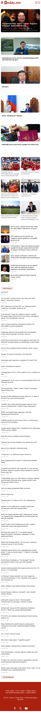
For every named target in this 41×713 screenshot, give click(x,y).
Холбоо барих (31, 692)
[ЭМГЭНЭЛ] (20, 75)
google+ (26, 708)
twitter (20, 708)
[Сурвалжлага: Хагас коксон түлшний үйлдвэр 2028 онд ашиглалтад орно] (20, 46)
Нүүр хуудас (9, 691)
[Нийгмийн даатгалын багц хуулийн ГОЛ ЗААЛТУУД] (20, 133)
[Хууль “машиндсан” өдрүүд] (20, 104)
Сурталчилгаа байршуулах (14, 692)
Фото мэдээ (20, 691)
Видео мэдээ (31, 691)
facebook (14, 708)
